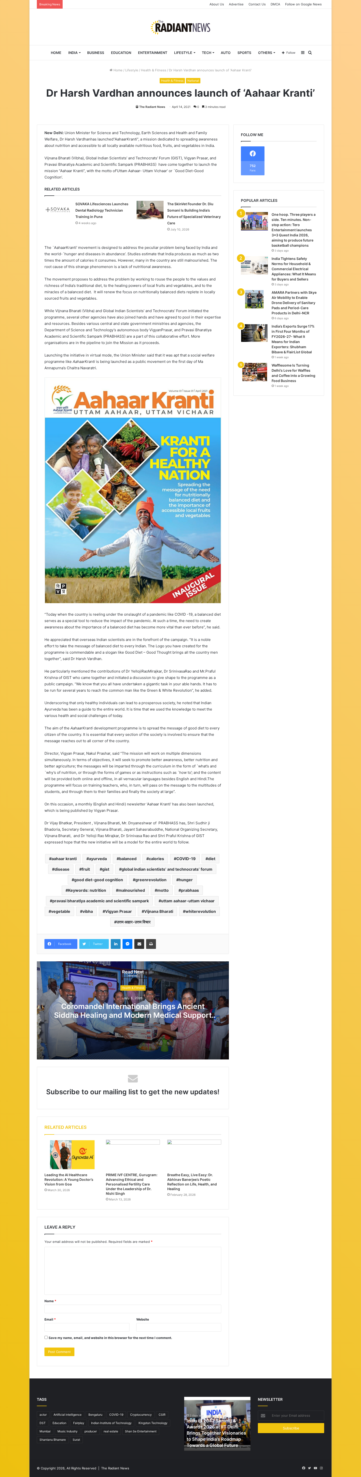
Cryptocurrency (141, 1414)
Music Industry (67, 1431)
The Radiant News (152, 107)
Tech (206, 53)
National (193, 80)
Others (265, 53)
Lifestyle (183, 53)
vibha (88, 911)
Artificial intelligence (68, 1414)
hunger (186, 879)
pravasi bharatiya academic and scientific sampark (100, 900)
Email (50, 1319)
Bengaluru (95, 1414)
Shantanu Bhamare (53, 1439)
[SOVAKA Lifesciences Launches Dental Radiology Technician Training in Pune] (58, 210)
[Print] (151, 944)
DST (43, 1423)
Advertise (236, 4)
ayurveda (98, 858)
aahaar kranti (64, 858)
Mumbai (45, 1431)
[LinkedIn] (116, 944)
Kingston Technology (153, 1423)
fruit (86, 869)
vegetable (60, 911)
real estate (111, 1431)
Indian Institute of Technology (111, 1423)
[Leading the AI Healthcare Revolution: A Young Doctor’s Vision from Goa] (71, 1155)
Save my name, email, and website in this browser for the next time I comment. (110, 1338)
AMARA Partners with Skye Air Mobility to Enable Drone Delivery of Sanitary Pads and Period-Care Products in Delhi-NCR (294, 302)
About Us (216, 4)
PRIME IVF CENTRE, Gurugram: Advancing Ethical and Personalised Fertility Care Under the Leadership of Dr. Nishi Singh (131, 1184)
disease (62, 869)
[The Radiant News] (180, 27)
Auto (226, 53)
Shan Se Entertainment (140, 1431)
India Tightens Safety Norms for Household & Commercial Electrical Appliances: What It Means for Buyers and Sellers (294, 268)
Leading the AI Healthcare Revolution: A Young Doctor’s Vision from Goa (68, 1179)
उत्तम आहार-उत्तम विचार (134, 921)
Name (50, 1301)
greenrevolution (151, 879)
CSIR (162, 1414)
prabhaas (190, 890)
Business (95, 53)
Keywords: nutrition (87, 890)
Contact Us (257, 4)
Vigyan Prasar (118, 911)
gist (105, 869)
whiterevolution (200, 911)
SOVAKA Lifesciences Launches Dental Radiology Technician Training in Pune (101, 210)
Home (56, 53)
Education (121, 53)
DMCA (275, 4)
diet (211, 858)
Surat (76, 1439)
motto (163, 890)
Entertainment (152, 53)
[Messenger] (127, 944)
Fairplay (78, 1423)
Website (142, 1319)
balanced (128, 858)
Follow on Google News (303, 4)
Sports (244, 53)
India (73, 53)
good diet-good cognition (98, 879)
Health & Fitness (153, 70)
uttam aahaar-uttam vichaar (188, 900)
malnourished (131, 890)
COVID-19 (186, 858)
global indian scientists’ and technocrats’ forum (167, 869)
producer (90, 1431)
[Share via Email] (139, 944)
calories (156, 858)
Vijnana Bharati (158, 911)
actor (43, 1414)
